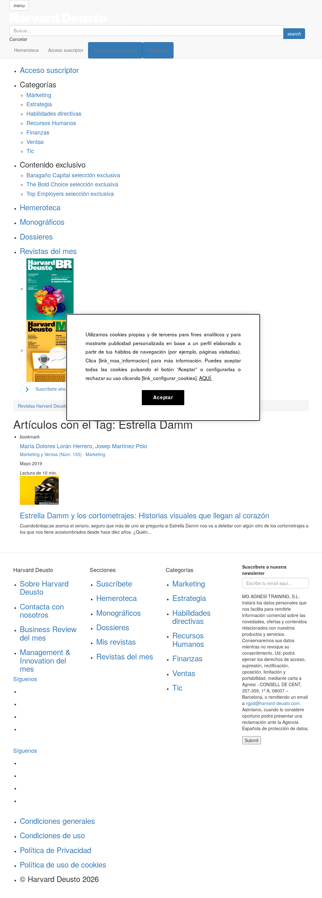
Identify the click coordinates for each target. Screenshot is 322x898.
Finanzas (37, 132)
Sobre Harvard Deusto (44, 587)
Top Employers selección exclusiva (70, 193)
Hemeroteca (26, 50)
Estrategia (39, 104)
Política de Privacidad (55, 849)
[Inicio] (157, 18)
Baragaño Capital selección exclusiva (73, 175)
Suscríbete (114, 583)
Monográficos (42, 221)
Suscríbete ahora (53, 389)
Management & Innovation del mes (45, 660)
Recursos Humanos (51, 122)
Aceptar (163, 397)
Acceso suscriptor (65, 50)
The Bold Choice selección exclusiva (72, 184)
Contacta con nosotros (42, 610)
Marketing (188, 583)
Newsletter (158, 50)
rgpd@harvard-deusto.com (273, 703)
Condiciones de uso (52, 834)
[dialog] (163, 367)
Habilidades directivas (53, 113)
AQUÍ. (205, 377)
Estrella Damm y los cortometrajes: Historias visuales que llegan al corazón (144, 515)
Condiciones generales (57, 820)
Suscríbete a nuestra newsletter (264, 570)
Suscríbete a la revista (115, 50)
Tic (30, 150)
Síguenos (25, 679)
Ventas (35, 141)
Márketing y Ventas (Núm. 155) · (53, 454)
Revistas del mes (48, 250)
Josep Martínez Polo (121, 446)
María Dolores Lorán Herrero (56, 446)
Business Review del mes (48, 632)
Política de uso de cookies (63, 864)
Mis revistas (116, 641)
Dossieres (36, 236)
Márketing (38, 95)
